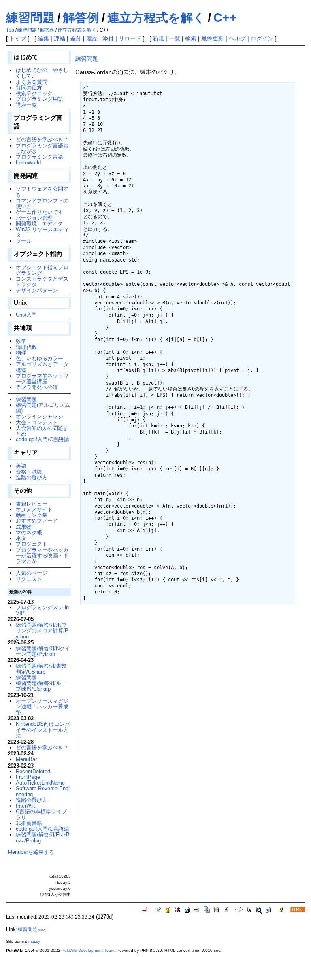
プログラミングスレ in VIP (42, 610)
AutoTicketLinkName (40, 783)
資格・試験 (29, 472)
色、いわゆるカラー (39, 358)
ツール (24, 241)
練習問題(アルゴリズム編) (43, 408)
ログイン (262, 38)
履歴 (92, 38)
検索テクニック (34, 93)
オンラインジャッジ (39, 416)
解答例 (81, 17)
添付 (108, 38)
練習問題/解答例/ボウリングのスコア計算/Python (42, 631)
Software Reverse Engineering (43, 791)
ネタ (21, 538)
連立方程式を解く (156, 17)
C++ (225, 17)
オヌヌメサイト (34, 509)
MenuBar (26, 759)
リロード (130, 38)
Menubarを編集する (31, 852)
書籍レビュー (31, 504)
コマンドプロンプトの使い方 (42, 203)
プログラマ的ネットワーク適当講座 (42, 379)
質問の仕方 (29, 88)
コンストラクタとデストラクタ (42, 281)
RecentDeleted (33, 771)
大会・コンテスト (37, 422)
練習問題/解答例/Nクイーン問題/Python (43, 651)
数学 (21, 341)
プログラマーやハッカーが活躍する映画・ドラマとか (42, 556)
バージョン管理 (34, 218)
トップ (17, 38)
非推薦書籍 (29, 823)
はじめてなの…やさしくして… (42, 73)
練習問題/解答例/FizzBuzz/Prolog (43, 837)
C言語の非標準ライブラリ (41, 814)
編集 (43, 38)
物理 (21, 353)
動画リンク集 (31, 515)
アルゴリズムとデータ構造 (42, 367)
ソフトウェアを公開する (42, 192)
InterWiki (26, 806)
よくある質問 (31, 82)
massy (34, 941)
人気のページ (31, 573)
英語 (21, 466)
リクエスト (29, 579)
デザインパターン (37, 290)
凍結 (59, 38)
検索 (190, 38)
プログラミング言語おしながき (42, 148)
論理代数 (26, 347)
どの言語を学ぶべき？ (42, 139)
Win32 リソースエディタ (42, 232)
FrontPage (28, 777)
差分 (75, 38)
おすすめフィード (37, 521)
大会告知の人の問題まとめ (42, 431)
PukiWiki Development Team (88, 950)
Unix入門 (26, 315)
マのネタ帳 (29, 533)
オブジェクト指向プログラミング (42, 270)
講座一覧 (26, 105)
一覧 (174, 38)
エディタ (52, 224)
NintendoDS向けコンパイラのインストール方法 (43, 730)
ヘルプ (237, 38)
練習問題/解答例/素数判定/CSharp (41, 668)
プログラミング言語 (39, 157)
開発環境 (26, 224)
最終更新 (212, 38)
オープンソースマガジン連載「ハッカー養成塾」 (42, 707)
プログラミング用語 (39, 99)
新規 (158, 38)
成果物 (24, 527)
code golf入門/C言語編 (42, 439)
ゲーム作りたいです (39, 212)
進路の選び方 (31, 477)
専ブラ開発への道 (37, 387)
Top (10, 30)
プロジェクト (31, 544)
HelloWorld (28, 163)
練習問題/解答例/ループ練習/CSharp (41, 686)
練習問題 (30, 17)
